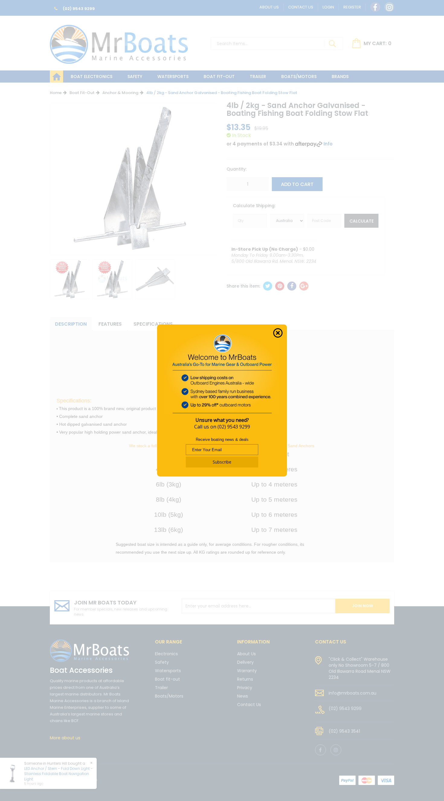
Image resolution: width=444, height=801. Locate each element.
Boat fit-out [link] (167, 679)
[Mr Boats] (119, 42)
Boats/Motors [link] (169, 696)
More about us (65, 738)
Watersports (172, 76)
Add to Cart (297, 184)
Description (71, 324)
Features (110, 324)
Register (352, 7)
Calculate (361, 221)
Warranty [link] (247, 671)
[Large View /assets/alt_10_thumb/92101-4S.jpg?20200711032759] (69, 279)
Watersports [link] (168, 671)
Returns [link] (245, 679)
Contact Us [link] (249, 705)
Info (328, 144)
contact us (330, 642)
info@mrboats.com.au (352, 693)
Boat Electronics (91, 76)
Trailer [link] (161, 688)
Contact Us (300, 7)
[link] (375, 7)
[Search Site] (332, 43)
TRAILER (258, 76)
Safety (134, 76)
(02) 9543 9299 (78, 8)
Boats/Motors (299, 76)
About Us (269, 7)
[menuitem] (267, 286)
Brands (340, 76)
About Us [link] (246, 654)
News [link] (242, 696)
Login (328, 7)
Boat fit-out (219, 76)
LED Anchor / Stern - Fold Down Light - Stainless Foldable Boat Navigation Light (58, 773)
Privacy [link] (244, 688)
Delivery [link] (245, 662)
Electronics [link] (166, 654)
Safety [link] (162, 662)
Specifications (153, 324)
